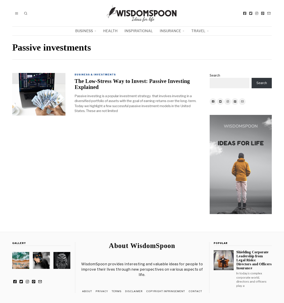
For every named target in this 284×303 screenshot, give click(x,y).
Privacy (102, 291)
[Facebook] (244, 13)
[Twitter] (250, 13)
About (87, 291)
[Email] (269, 13)
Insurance (170, 31)
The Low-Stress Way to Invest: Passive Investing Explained (132, 84)
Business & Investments (95, 74)
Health (110, 31)
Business (84, 31)
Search (215, 75)
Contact (195, 291)
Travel (198, 31)
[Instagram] (256, 13)
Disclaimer (134, 291)
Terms (117, 291)
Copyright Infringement (165, 291)
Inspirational (138, 31)
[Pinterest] (262, 13)
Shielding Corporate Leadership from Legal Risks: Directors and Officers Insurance (254, 260)
